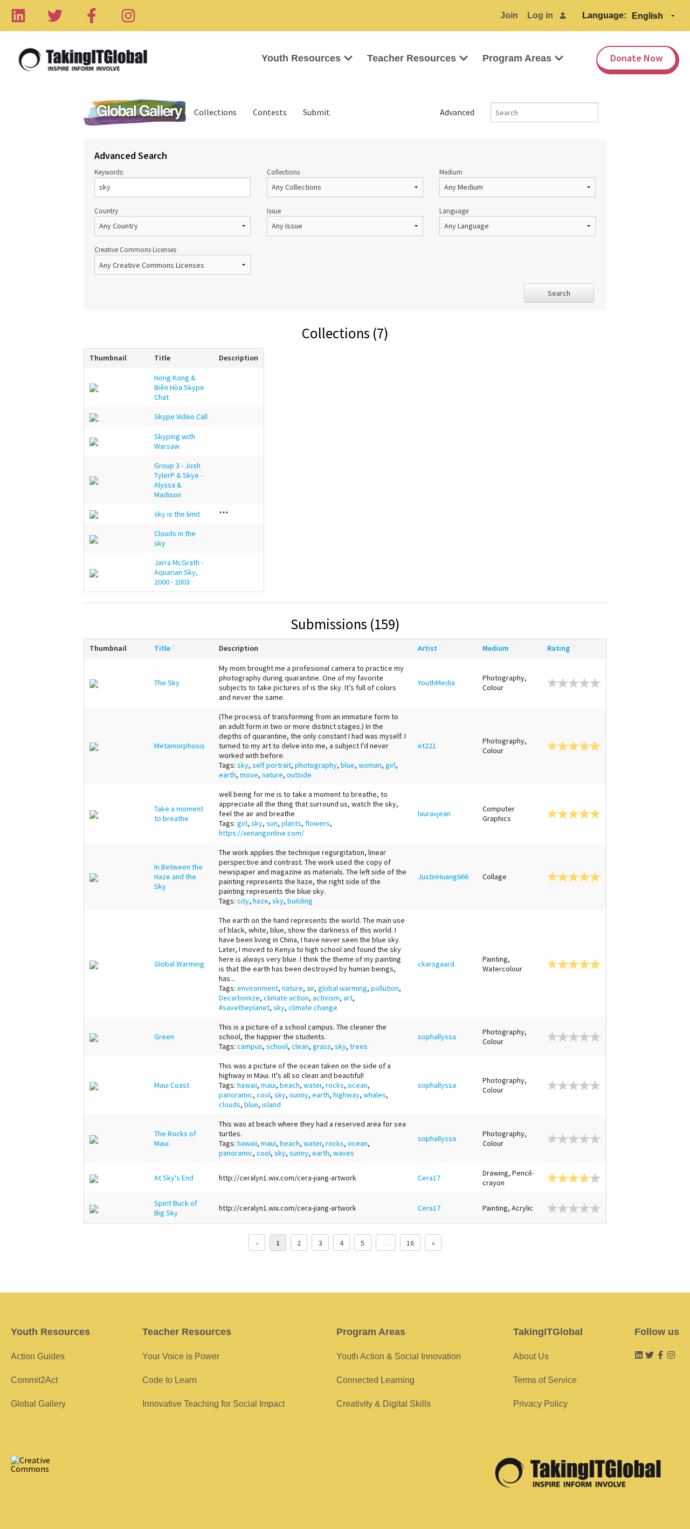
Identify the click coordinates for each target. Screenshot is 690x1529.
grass (322, 1046)
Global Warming (179, 964)
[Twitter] (55, 15)
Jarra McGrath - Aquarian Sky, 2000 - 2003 (178, 572)
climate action (286, 998)
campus (250, 1046)
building (300, 901)
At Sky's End (174, 1178)
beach (290, 1085)
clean (300, 1046)
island (271, 1104)
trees (359, 1046)
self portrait (271, 765)
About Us (531, 1356)
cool (264, 1095)
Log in (540, 15)
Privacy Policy (540, 1403)
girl (390, 765)
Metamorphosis (179, 745)
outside (299, 775)
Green (164, 1036)
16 (410, 1243)
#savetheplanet (244, 1007)
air (310, 988)
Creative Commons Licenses (135, 249)
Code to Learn (169, 1380)
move (249, 775)
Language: (604, 15)
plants (291, 823)
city (243, 901)
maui (268, 1085)
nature (272, 775)
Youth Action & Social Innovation (398, 1356)
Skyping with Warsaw (174, 441)
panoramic (236, 1095)
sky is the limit (177, 514)
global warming (342, 988)
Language (453, 210)
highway (346, 1095)
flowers (317, 823)
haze (260, 901)
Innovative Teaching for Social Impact (213, 1403)
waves (343, 1153)
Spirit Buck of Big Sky (175, 1208)
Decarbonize (239, 998)
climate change (312, 1007)
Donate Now (636, 58)
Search (559, 293)
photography (316, 765)
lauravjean (434, 813)
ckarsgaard (436, 964)
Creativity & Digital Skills (383, 1403)
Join (509, 15)
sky (243, 765)
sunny (298, 1095)
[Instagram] (128, 15)
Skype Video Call (181, 416)
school (277, 1046)
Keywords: (109, 172)
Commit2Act (34, 1380)
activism (326, 998)
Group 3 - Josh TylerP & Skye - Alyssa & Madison (178, 480)
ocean (358, 1085)
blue (348, 765)
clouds (229, 1104)
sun (272, 823)
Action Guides (38, 1356)
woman (370, 765)
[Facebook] (91, 15)
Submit (316, 112)
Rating (558, 648)
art (348, 998)
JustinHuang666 (443, 876)
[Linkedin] (18, 15)
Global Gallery (135, 112)
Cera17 (429, 1178)
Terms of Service (545, 1380)
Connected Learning (375, 1380)
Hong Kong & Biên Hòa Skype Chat (179, 387)
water (312, 1085)
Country (106, 210)
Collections (215, 112)
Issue (274, 210)
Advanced (457, 112)
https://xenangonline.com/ (261, 833)
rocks (335, 1085)
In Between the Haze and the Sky (178, 876)
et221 (427, 745)
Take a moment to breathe (178, 813)
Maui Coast (171, 1085)
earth (227, 775)
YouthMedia (436, 682)
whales (374, 1095)
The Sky (167, 682)
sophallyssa (437, 1036)
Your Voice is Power (180, 1356)
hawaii (247, 1085)
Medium (451, 172)
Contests (270, 112)
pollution (385, 988)
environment (257, 988)
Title (162, 648)
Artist (427, 648)
